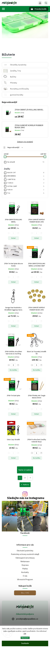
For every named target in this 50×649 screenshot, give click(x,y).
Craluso (25, 183)
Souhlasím (25, 643)
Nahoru (26, 484)
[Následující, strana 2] (25, 478)
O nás (25, 576)
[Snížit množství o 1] (9, 365)
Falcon (25, 189)
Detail (13, 238)
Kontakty (25, 572)
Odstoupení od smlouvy (25, 558)
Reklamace (25, 561)
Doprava (25, 565)
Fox (25, 193)
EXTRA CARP (25, 186)
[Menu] (3, 9)
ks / (25, 593)
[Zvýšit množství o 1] (18, 365)
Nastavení (25, 638)
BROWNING (25, 176)
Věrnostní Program (25, 579)
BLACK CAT (25, 172)
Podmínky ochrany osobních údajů (25, 554)
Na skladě (25, 162)
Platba (25, 568)
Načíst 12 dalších (25, 470)
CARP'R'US (25, 179)
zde (25, 634)
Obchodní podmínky (25, 550)
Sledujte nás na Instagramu (25, 498)
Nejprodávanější (13, 147)
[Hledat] (46, 3)
